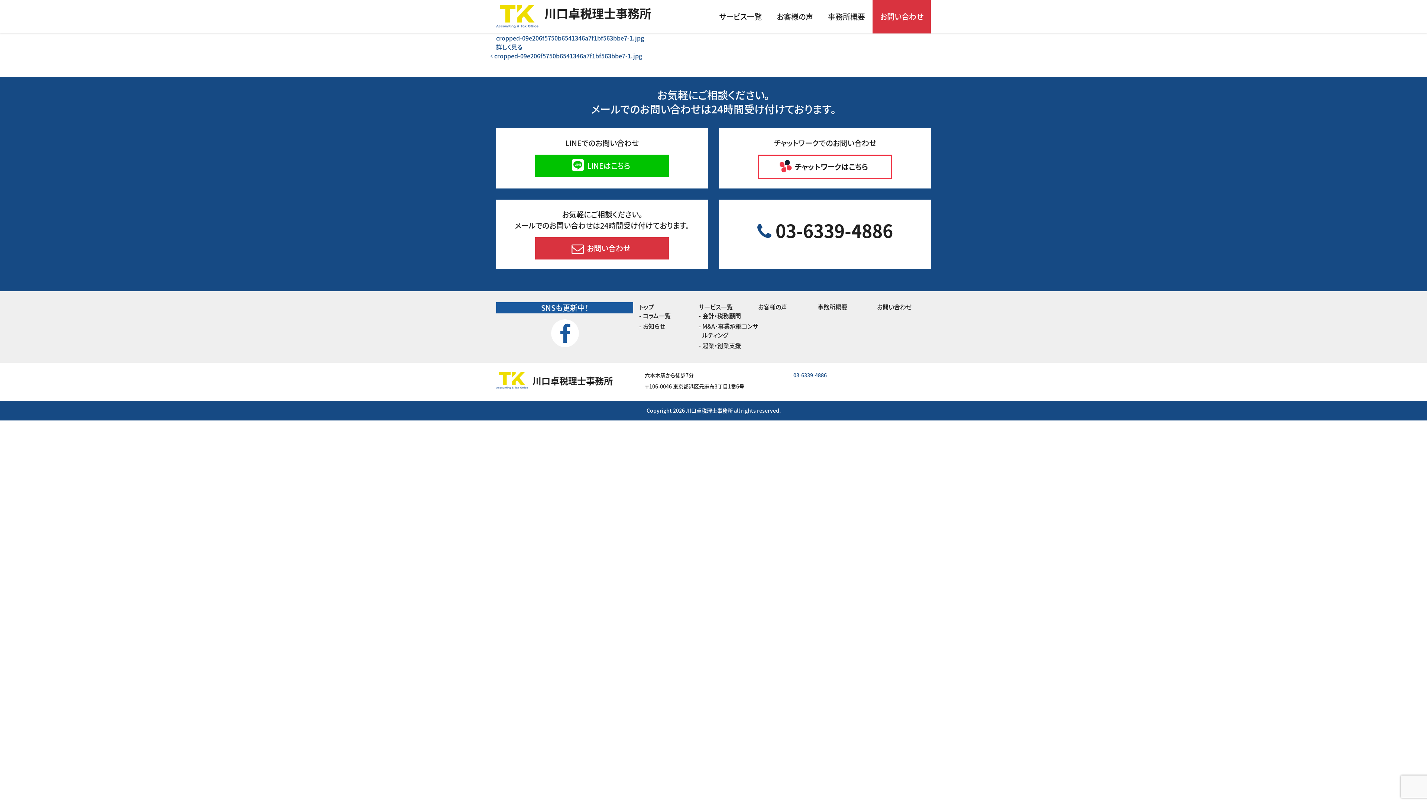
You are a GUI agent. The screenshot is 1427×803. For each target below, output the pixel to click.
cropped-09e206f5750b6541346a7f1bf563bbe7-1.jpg (570, 37)
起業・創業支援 (721, 345)
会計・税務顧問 (721, 315)
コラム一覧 (657, 315)
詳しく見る (509, 46)
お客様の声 (795, 16)
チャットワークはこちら (830, 166)
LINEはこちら (607, 165)
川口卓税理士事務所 (597, 13)
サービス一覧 (740, 16)
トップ (646, 306)
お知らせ (654, 326)
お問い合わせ (901, 16)
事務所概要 (846, 16)
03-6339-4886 (832, 230)
